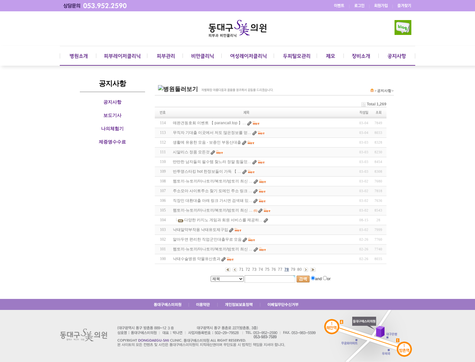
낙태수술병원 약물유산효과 (196, 259)
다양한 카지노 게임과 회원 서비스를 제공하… (223, 220)
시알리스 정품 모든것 (191, 152)
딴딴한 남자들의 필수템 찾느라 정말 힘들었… (212, 161)
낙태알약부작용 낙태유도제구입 (200, 229)
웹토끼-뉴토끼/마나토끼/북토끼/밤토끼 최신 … (213, 181)
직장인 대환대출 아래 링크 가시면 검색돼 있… (212, 200)
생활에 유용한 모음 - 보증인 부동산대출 (207, 142)
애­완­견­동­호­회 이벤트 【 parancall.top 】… (209, 123)
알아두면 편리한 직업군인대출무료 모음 (207, 239)
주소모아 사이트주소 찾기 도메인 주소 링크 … (212, 191)
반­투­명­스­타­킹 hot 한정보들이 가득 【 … (207, 171)
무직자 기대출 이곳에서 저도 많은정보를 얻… (212, 132)
